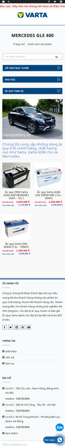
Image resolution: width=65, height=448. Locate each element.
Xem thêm (11, 433)
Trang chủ (19, 44)
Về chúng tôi (10, 283)
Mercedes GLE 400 (32, 35)
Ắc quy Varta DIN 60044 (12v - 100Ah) (16, 245)
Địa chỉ (6, 377)
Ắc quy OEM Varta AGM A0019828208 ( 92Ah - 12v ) (16, 195)
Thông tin (8, 340)
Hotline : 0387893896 (17, 398)
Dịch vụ (9, 363)
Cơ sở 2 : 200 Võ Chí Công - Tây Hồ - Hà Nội (30, 404)
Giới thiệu (11, 351)
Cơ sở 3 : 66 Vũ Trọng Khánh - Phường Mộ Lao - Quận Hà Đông (33, 419)
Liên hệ (9, 357)
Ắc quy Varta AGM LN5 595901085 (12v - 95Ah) (48, 195)
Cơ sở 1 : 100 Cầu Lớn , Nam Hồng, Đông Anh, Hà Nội (32, 390)
